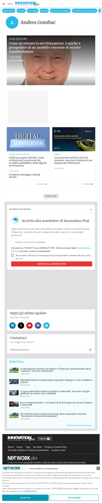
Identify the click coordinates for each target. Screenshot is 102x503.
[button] (7, 4)
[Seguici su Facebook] (38, 325)
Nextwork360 (14, 462)
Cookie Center (58, 450)
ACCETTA (25, 498)
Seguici (43, 438)
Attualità (11, 10)
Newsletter (94, 10)
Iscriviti (51, 264)
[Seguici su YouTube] (29, 325)
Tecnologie (22, 10)
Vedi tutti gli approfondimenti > (80, 425)
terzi (20, 258)
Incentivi (34, 10)
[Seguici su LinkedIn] (12, 325)
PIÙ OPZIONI (74, 498)
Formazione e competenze (74, 10)
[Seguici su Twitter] (21, 325)
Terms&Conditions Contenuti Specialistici (28, 450)
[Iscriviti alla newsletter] (46, 325)
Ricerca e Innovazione (50, 10)
